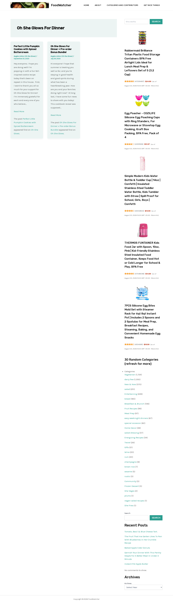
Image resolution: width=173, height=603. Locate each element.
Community (130, 481)
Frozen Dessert (131, 486)
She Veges (129, 491)
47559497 (139, 81)
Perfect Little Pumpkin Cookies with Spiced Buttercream (27, 49)
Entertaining (130, 394)
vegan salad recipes (134, 500)
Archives (128, 583)
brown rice (129, 466)
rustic (127, 476)
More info (154, 86)
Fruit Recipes (130, 408)
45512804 (139, 211)
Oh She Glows (57, 133)
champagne (130, 462)
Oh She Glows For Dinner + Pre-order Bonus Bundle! (61, 49)
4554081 (138, 344)
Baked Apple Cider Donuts (137, 547)
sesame (128, 471)
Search (156, 21)
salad (127, 389)
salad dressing (131, 432)
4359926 (139, 144)
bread (127, 398)
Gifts (126, 447)
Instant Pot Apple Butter (136, 564)
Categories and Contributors (122, 5)
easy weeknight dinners (136, 418)
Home (86, 5)
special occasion (132, 423)
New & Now (130, 384)
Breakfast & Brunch (134, 403)
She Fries (128, 505)
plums (127, 495)
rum (126, 457)
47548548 (139, 274)
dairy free (129, 379)
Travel (127, 442)
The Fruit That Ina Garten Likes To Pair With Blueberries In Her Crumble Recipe (143, 539)
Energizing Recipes (133, 437)
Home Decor (130, 428)
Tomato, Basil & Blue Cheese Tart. (141, 531)
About (98, 5)
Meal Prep (129, 413)
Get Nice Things (152, 5)
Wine (127, 452)
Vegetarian (129, 374)
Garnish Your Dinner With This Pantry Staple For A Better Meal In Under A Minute (142, 555)
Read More (19, 111)
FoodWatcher (61, 5)
